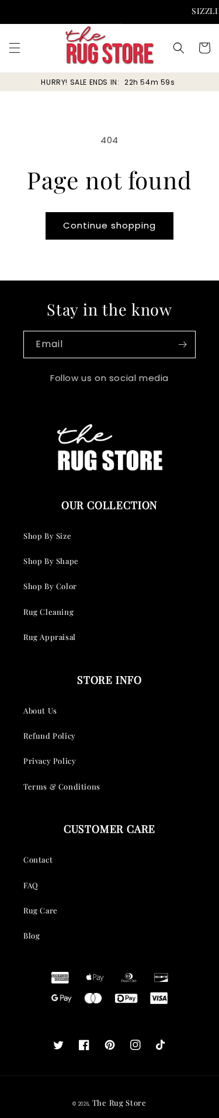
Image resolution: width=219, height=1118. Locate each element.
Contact (38, 859)
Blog (31, 935)
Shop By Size (47, 536)
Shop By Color (50, 586)
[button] (14, 48)
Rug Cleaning (48, 612)
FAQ (31, 885)
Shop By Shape (51, 561)
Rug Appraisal (49, 637)
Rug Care (40, 910)
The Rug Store (119, 1102)
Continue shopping (109, 225)
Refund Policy (49, 735)
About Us (40, 710)
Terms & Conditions (61, 786)
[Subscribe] (182, 344)
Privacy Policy (49, 761)
